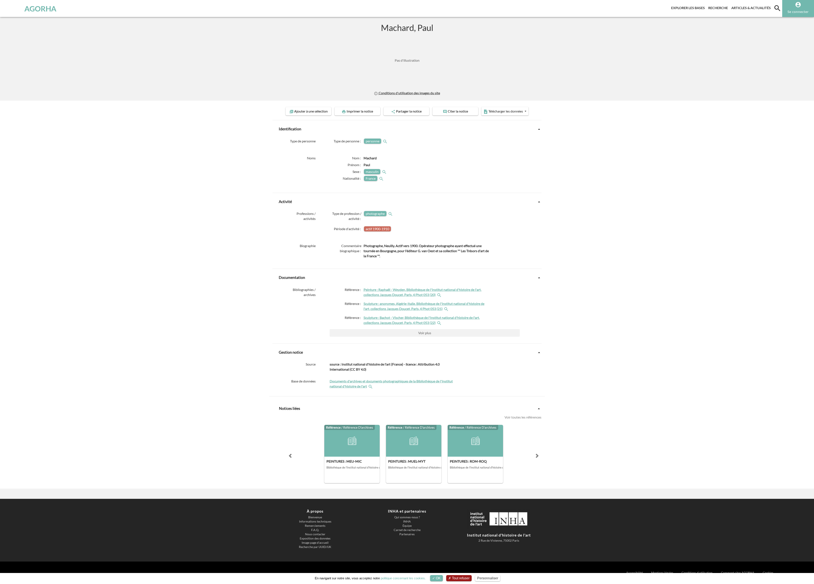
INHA (407, 521)
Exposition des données (315, 538)
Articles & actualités (751, 8)
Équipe (407, 526)
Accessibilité (634, 572)
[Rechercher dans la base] (371, 386)
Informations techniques (315, 521)
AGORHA (40, 8)
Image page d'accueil (315, 543)
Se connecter (798, 12)
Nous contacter (315, 534)
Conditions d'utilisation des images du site (409, 93)
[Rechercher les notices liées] (439, 295)
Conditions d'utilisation (697, 572)
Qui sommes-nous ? (407, 517)
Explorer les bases (689, 8)
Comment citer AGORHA (738, 572)
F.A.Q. (315, 530)
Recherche (719, 8)
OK (438, 578)
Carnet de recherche (407, 530)
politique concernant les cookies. (403, 578)
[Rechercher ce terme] (385, 141)
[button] (290, 456)
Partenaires (407, 534)
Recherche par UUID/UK (315, 547)
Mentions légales (662, 572)
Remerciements (315, 526)
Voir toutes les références (523, 417)
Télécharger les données (506, 111)
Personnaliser (487, 578)
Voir (424, 333)
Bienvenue (315, 517)
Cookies (768, 572)
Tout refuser (460, 578)
